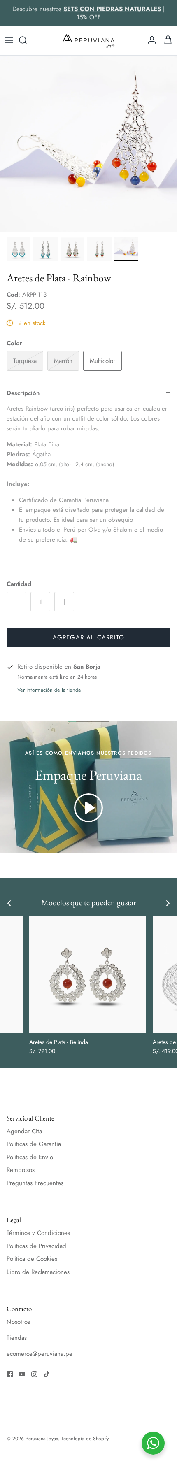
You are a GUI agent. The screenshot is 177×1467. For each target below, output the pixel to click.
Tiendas (17, 1337)
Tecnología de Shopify (85, 1438)
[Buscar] (27, 40)
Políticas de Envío (30, 1157)
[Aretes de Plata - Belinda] (87, 974)
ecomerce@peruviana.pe (39, 1353)
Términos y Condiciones (38, 1232)
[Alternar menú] (9, 40)
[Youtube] (22, 1374)
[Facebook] (10, 1374)
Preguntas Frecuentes (35, 1183)
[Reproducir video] (88, 807)
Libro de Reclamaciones (38, 1271)
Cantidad (19, 584)
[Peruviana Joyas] (88, 40)
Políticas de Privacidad (36, 1246)
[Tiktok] (47, 1374)
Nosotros (18, 1321)
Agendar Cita (24, 1131)
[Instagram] (34, 1374)
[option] (88, 144)
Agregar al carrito (89, 637)
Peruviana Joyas (42, 1438)
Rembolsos (21, 1169)
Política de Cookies (32, 1258)
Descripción (23, 393)
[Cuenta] (150, 40)
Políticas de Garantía (34, 1143)
